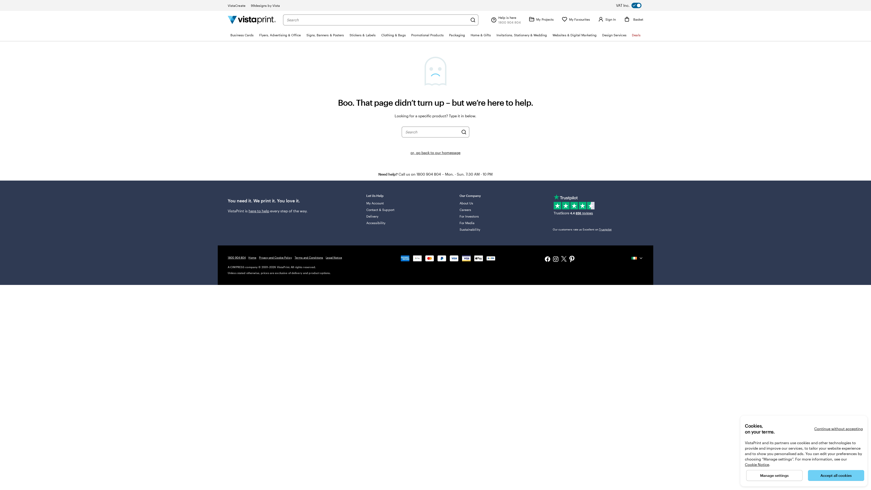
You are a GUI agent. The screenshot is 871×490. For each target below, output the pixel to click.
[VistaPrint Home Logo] (252, 20)
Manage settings (774, 475)
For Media (467, 223)
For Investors (469, 216)
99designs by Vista (265, 5)
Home (252, 257)
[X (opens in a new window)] (564, 259)
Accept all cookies (836, 475)
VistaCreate (236, 5)
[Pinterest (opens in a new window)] (572, 259)
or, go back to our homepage (435, 152)
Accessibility (376, 223)
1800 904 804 (237, 257)
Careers (465, 210)
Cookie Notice (757, 464)
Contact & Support (380, 210)
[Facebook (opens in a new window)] (547, 259)
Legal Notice (334, 257)
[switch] (632, 5)
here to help (259, 211)
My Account (375, 203)
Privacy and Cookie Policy (275, 257)
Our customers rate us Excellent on (582, 229)
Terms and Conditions (309, 257)
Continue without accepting (838, 428)
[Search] (472, 19)
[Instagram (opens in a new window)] (555, 259)
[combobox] (377, 20)
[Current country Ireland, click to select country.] (637, 258)
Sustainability (470, 229)
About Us (466, 203)
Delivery (372, 216)
